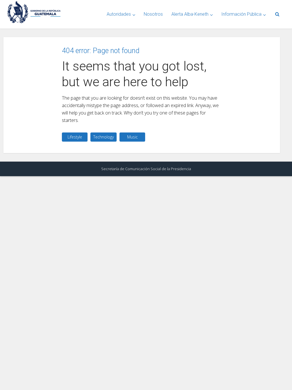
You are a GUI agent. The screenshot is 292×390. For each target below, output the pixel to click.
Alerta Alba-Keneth (189, 14)
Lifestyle (75, 137)
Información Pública (241, 14)
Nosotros (153, 14)
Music (132, 137)
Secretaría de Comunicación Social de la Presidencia (146, 168)
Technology (103, 137)
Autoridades (119, 14)
